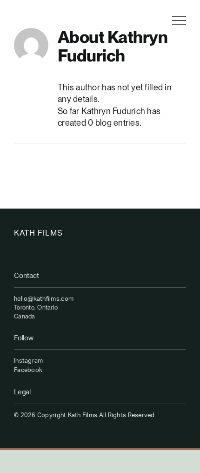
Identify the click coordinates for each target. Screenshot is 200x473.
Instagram (28, 361)
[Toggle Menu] (179, 20)
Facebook (28, 370)
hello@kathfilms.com (43, 299)
